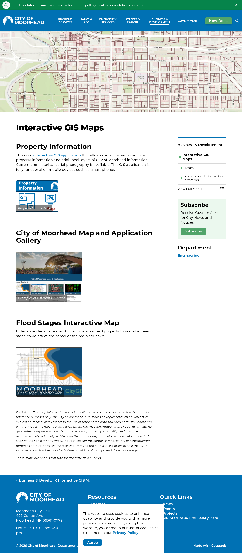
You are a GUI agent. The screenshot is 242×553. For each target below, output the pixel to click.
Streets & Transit (132, 20)
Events (169, 508)
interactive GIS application (57, 155)
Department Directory (76, 546)
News (168, 504)
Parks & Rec (86, 20)
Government (187, 20)
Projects (170, 513)
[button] (198, 189)
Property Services (65, 20)
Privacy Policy (125, 532)
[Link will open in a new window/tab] (37, 196)
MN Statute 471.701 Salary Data (190, 518)
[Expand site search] (237, 20)
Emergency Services (107, 20)
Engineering (188, 255)
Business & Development (159, 20)
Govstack (218, 546)
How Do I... (218, 20)
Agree (92, 542)
